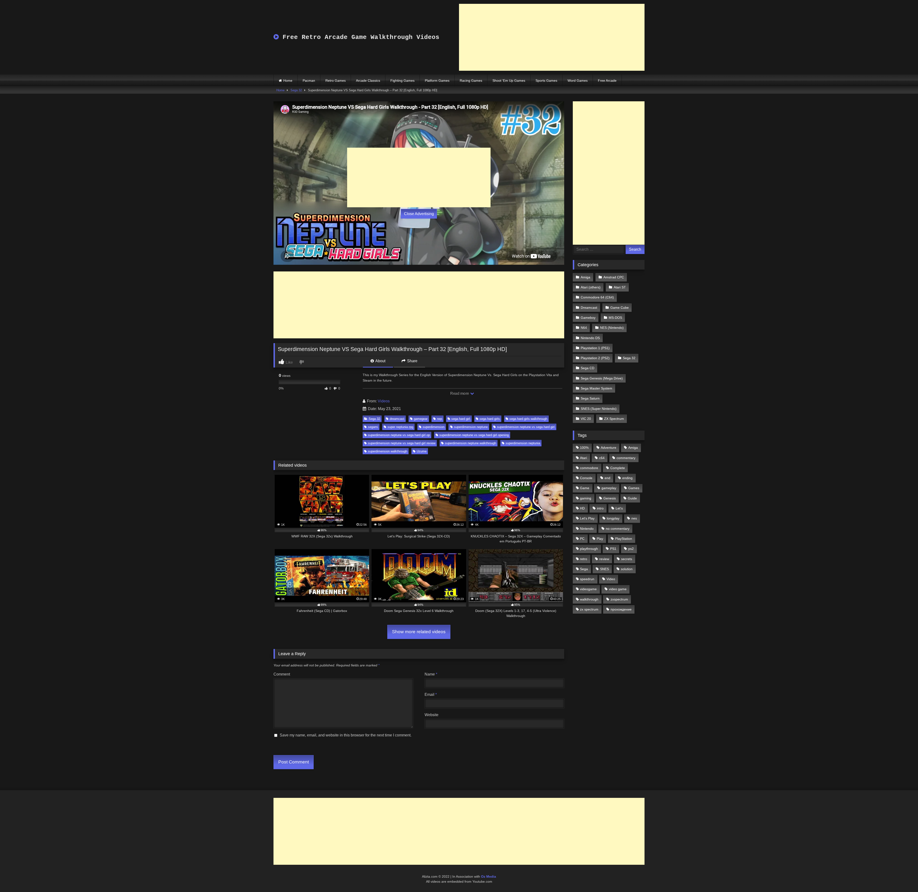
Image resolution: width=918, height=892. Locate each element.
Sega (584, 569)
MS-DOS (615, 317)
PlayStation (623, 539)
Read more (460, 393)
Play (600, 539)
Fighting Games (402, 80)
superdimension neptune (471, 427)
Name (431, 674)
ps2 (631, 549)
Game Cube (619, 307)
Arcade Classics (368, 80)
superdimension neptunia (523, 443)
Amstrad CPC (613, 277)
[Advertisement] (552, 37)
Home (287, 80)
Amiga (585, 277)
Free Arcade (607, 80)
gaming (585, 498)
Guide (632, 498)
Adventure (608, 447)
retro (583, 559)
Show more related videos (419, 631)
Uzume (421, 451)
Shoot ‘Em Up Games (508, 80)
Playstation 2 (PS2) (595, 358)
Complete (617, 468)
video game (618, 589)
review (604, 559)
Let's (619, 508)
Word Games (578, 80)
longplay (613, 518)
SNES (604, 569)
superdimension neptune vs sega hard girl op (399, 435)
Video (611, 579)
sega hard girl (460, 419)
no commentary (617, 528)
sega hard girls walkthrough (528, 419)
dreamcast (397, 419)
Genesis (609, 498)
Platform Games (437, 80)
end (607, 478)
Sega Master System (596, 388)
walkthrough (589, 599)
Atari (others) (591, 287)
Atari (583, 458)
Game (584, 488)
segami (373, 427)
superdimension (433, 427)
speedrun (587, 579)
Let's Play (587, 518)
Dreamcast (589, 307)
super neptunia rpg (400, 427)
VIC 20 (586, 419)
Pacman (309, 80)
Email (431, 694)
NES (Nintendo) (612, 328)
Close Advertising (419, 214)
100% (584, 447)
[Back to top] (903, 877)
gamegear (420, 419)
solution (627, 569)
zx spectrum (589, 609)
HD (582, 508)
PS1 (613, 549)
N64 (584, 328)
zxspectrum (619, 599)
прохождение (621, 609)
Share (411, 361)
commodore (589, 468)
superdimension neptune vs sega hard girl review (401, 443)
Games (633, 488)
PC (582, 539)
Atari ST (620, 287)
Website (431, 715)
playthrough (589, 549)
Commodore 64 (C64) (597, 297)
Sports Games (546, 80)
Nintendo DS (590, 338)
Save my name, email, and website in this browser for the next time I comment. (345, 735)
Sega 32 (296, 90)
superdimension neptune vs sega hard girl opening (474, 435)
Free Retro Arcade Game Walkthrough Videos (359, 37)
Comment (281, 674)
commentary (626, 458)
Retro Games (335, 80)
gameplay (608, 488)
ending (627, 478)
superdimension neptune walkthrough (470, 443)
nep (439, 419)
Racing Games (471, 80)
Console (586, 478)
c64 (602, 458)
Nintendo (587, 528)
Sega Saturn (590, 398)
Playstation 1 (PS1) (595, 348)
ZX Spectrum (614, 419)
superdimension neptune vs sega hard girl (526, 427)
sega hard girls (490, 419)
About (380, 361)
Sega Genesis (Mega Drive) (602, 378)
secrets (626, 559)
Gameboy (588, 317)
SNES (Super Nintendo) (599, 409)
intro (600, 508)
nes (634, 518)
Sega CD (587, 368)
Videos (384, 401)
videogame (588, 589)
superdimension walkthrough (387, 451)
